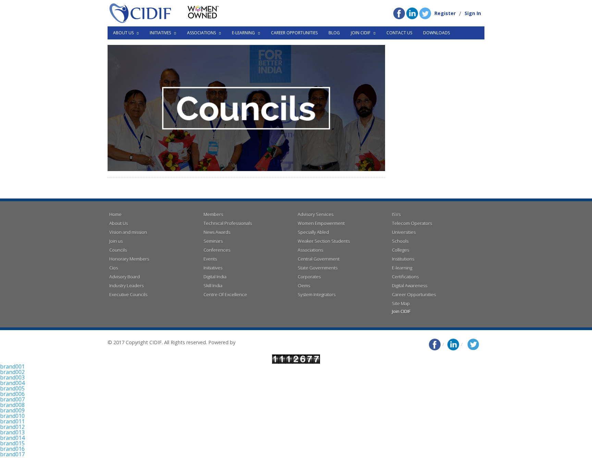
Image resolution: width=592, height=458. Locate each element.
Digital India (215, 277)
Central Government (319, 259)
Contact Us (399, 33)
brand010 (12, 416)
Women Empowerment (321, 223)
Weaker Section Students (324, 241)
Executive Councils (128, 294)
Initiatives (213, 268)
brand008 (12, 405)
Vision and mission (128, 232)
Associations (310, 250)
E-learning (402, 268)
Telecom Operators (412, 223)
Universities (404, 232)
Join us (116, 241)
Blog (334, 33)
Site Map (401, 303)
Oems (304, 285)
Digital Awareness (409, 285)
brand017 (12, 454)
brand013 (12, 432)
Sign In (473, 13)
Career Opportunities (294, 33)
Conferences (217, 250)
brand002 (12, 372)
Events (210, 259)
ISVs (396, 214)
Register (445, 13)
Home (115, 214)
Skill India (213, 285)
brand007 (12, 399)
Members (213, 214)
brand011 (12, 421)
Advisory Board (124, 277)
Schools (400, 241)
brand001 (12, 366)
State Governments (317, 268)
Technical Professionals (228, 223)
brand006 (12, 394)
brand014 (12, 438)
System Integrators (316, 294)
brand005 (12, 388)
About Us (118, 223)
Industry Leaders (126, 285)
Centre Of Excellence (225, 294)
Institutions (403, 259)
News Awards (217, 232)
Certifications (405, 277)
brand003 (12, 377)
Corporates (309, 277)
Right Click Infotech (258, 342)
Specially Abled (313, 232)
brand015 (12, 443)
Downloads (436, 33)
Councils (118, 250)
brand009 (12, 410)
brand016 (12, 449)
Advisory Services (315, 214)
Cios (113, 268)
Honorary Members (129, 259)
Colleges (400, 250)
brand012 (12, 427)
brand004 (12, 383)
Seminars (213, 241)
